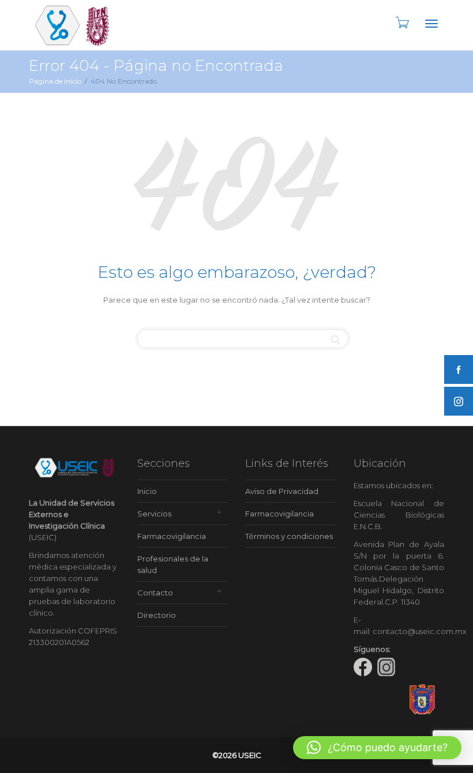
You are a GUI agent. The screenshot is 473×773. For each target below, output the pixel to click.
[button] (377, 747)
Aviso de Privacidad (281, 491)
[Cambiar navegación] (431, 23)
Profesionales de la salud (172, 564)
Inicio (147, 491)
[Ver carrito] (401, 22)
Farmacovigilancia (171, 536)
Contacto (155, 592)
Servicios (154, 513)
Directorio (156, 615)
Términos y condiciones (289, 536)
